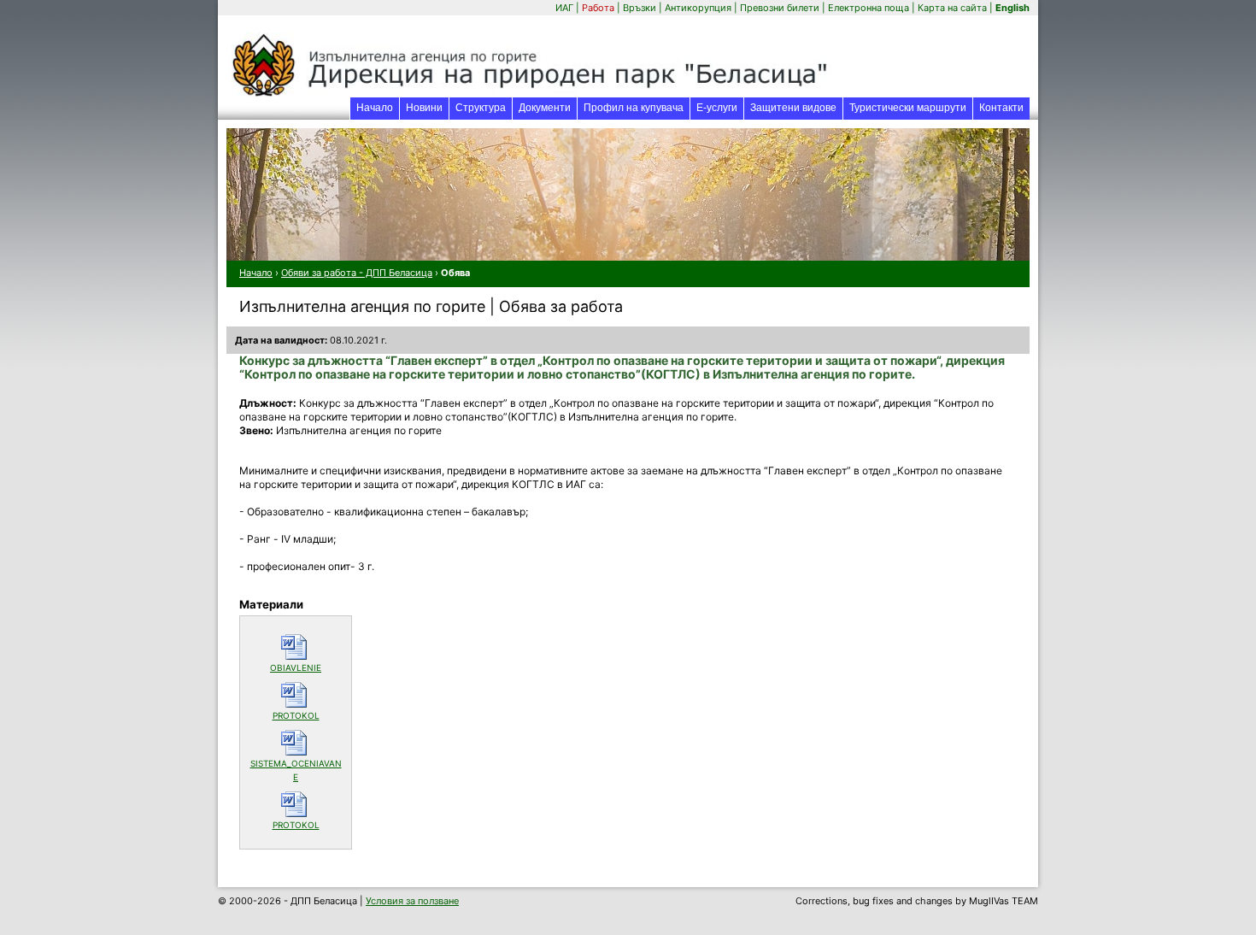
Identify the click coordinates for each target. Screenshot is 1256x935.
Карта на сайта (952, 8)
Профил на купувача (634, 108)
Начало (374, 108)
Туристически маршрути (907, 108)
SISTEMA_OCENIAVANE (296, 770)
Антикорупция (698, 8)
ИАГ (564, 8)
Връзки (639, 8)
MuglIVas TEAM (1003, 901)
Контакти (1001, 108)
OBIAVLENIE (306, 667)
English (1012, 8)
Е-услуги (719, 107)
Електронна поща (870, 8)
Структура (480, 108)
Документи (545, 108)
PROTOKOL (308, 714)
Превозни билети (779, 8)
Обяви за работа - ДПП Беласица (356, 273)
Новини (424, 108)
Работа (598, 8)
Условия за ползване (412, 901)
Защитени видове (793, 108)
